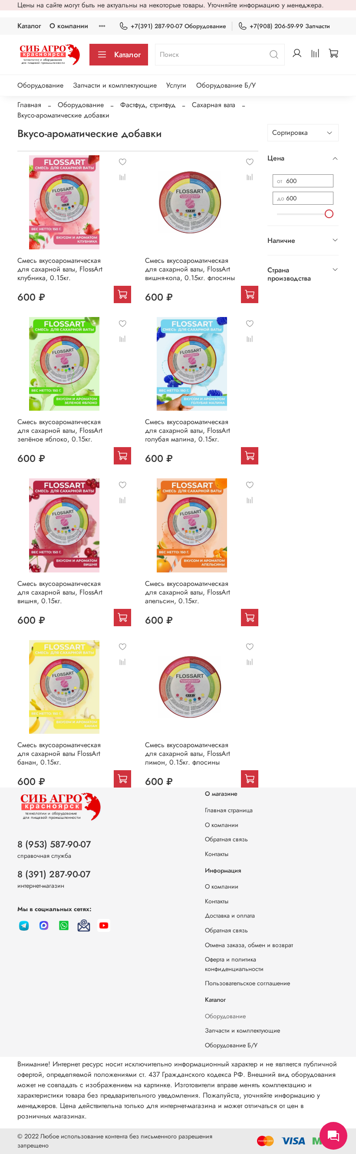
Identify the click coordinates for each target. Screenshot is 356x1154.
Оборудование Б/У (226, 85)
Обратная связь (226, 839)
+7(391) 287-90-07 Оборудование (178, 26)
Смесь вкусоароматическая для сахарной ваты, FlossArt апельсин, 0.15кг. (187, 592)
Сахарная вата (213, 105)
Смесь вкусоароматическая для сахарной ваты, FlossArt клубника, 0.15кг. (59, 269)
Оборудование (40, 85)
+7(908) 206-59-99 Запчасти (290, 26)
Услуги (176, 85)
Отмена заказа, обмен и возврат (249, 945)
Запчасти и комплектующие (115, 85)
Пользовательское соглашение (247, 983)
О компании (68, 26)
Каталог (29, 26)
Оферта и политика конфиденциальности (234, 964)
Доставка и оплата (230, 915)
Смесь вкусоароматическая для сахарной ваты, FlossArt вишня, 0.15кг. (59, 592)
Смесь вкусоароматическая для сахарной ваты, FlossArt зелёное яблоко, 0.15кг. (59, 430)
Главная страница (229, 810)
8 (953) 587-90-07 (54, 844)
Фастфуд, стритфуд (147, 105)
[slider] (329, 213)
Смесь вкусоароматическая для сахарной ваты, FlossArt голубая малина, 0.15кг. (187, 430)
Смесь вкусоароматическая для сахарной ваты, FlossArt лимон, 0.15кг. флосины (187, 753)
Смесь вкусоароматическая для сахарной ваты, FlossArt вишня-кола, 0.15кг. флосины (190, 269)
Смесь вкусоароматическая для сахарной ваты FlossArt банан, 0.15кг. (59, 753)
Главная (29, 105)
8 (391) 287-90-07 (54, 874)
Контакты (216, 854)
